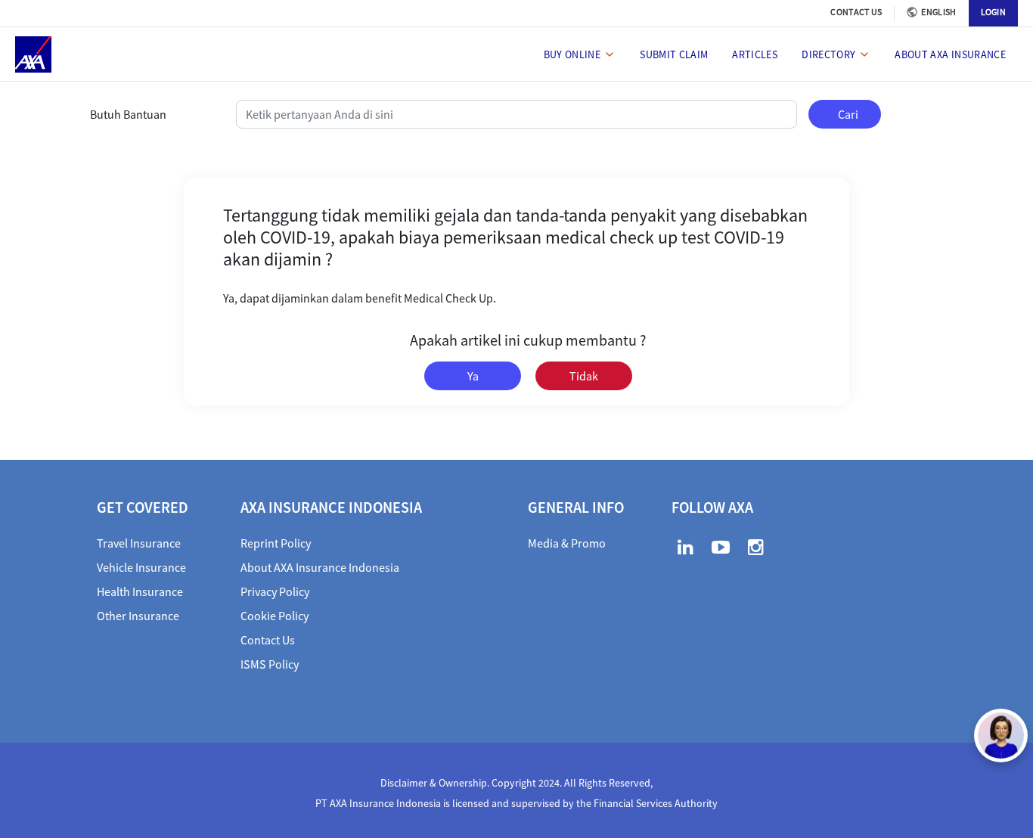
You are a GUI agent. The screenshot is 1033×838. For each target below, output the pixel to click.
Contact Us (267, 639)
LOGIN (994, 11)
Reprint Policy (275, 543)
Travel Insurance (139, 543)
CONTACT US (856, 11)
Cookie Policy (274, 615)
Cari (848, 114)
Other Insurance (138, 615)
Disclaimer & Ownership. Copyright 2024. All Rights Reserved (515, 783)
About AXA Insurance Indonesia (319, 567)
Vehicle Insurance (141, 567)
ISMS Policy (269, 664)
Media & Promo (567, 543)
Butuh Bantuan (128, 114)
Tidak (583, 375)
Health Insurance (140, 591)
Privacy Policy (274, 591)
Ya (473, 375)
